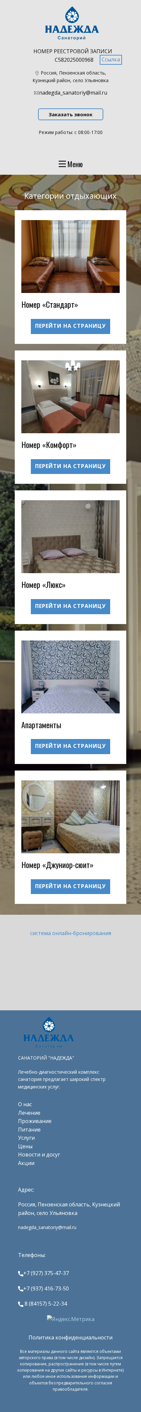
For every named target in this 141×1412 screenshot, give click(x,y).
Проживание (34, 1121)
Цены (25, 1146)
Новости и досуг (39, 1154)
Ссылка (111, 59)
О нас (25, 1104)
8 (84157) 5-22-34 (45, 1303)
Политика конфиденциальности (70, 1337)
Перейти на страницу (70, 325)
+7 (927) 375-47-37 (46, 1273)
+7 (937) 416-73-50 (46, 1288)
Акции (26, 1163)
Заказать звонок (70, 114)
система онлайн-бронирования (70, 933)
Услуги (26, 1137)
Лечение (29, 1112)
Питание (29, 1129)
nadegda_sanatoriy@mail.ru (73, 92)
